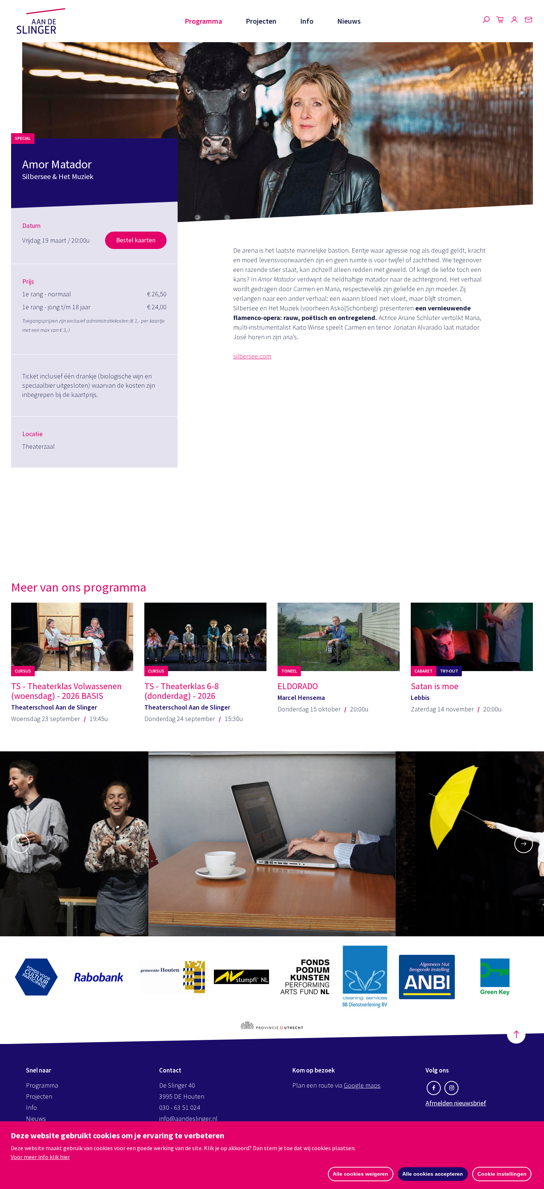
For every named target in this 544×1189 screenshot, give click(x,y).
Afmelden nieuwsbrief (456, 1103)
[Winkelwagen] (500, 21)
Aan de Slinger (41, 21)
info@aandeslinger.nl (188, 1118)
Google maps (362, 1085)
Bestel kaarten (135, 240)
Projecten (261, 21)
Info (306, 21)
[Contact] (528, 21)
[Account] (514, 21)
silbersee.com (252, 356)
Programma (203, 21)
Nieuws (349, 21)
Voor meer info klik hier (40, 1157)
